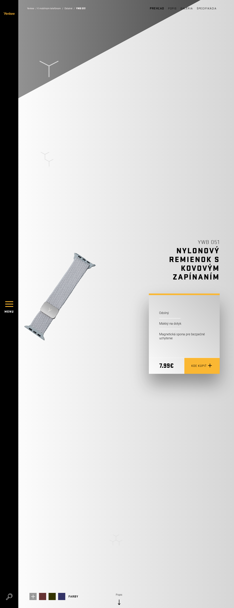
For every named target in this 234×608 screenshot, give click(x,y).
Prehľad (157, 8)
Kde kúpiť (199, 366)
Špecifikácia (206, 8)
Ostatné (68, 8)
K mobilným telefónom (49, 8)
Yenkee (30, 8)
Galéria (187, 8)
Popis (172, 8)
